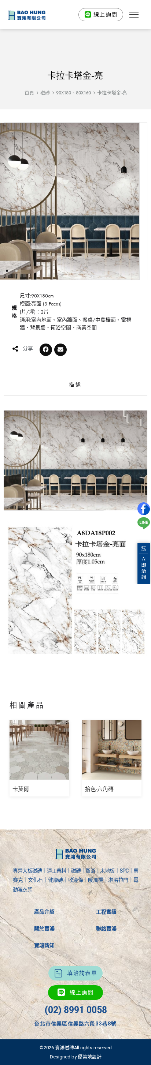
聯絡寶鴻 (106, 928)
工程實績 (106, 912)
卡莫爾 (20, 789)
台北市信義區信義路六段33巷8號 (75, 1024)
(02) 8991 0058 (75, 1010)
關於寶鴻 (44, 928)
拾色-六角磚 (99, 789)
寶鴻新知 (44, 945)
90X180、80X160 (73, 92)
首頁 (29, 92)
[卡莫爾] (39, 774)
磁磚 (45, 92)
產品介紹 (44, 912)
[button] (134, 15)
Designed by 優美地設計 (76, 1057)
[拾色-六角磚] (112, 774)
